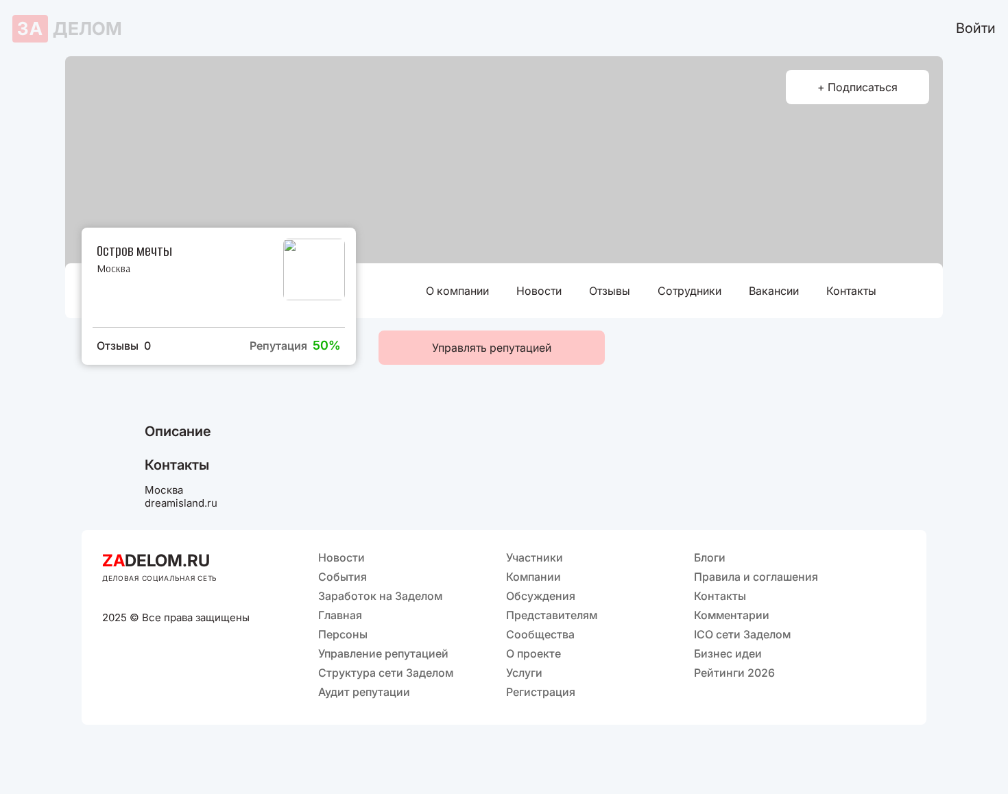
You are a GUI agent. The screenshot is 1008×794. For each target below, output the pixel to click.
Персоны (343, 634)
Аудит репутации (364, 692)
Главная (340, 615)
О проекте (533, 653)
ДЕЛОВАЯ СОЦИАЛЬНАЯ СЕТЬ (159, 578)
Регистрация (540, 692)
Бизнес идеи (728, 653)
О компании (457, 291)
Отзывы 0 (124, 345)
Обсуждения (540, 596)
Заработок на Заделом (380, 596)
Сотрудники (689, 291)
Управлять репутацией (491, 347)
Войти (976, 28)
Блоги (709, 557)
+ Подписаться (857, 87)
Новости (539, 291)
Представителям (551, 615)
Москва (113, 268)
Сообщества (540, 634)
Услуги (524, 672)
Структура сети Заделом (385, 672)
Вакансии (774, 291)
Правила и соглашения (756, 577)
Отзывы (609, 291)
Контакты (851, 291)
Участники (534, 557)
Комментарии (731, 615)
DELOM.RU (156, 560)
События (342, 577)
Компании (533, 577)
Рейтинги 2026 (734, 672)
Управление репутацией (383, 653)
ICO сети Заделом (742, 634)
